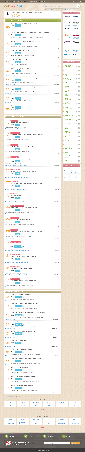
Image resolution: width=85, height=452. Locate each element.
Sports (66, 75)
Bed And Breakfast (68, 151)
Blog (21, 1)
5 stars (20, 15)
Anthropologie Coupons (67, 51)
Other (66, 137)
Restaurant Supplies (68, 148)
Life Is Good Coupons (76, 19)
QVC (62, 405)
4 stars (18, 15)
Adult (66, 125)
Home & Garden (68, 66)
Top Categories (12, 1)
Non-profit (66, 128)
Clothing (66, 67)
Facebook (12, 436)
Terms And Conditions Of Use (34, 1)
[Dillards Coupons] (75, 28)
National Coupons (76, 25)
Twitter (30, 436)
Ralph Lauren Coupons (75, 51)
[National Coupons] (75, 22)
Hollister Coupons (67, 18)
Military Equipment (68, 149)
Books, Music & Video (69, 108)
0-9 (64, 167)
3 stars (16, 15)
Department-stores (68, 63)
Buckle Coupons (67, 25)
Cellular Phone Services (69, 118)
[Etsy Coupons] (67, 35)
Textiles (66, 124)
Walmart (58, 9)
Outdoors (66, 94)
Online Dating (67, 132)
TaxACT (49, 402)
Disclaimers (43, 1)
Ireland (66, 136)
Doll (65, 156)
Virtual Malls (67, 152)
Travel (66, 74)
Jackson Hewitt (63, 9)
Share (13, 29)
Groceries (66, 111)
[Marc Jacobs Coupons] (75, 54)
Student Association (68, 143)
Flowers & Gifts (67, 120)
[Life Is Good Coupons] (75, 16)
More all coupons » (11, 128)
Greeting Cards (67, 90)
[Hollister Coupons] (67, 16)
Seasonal (66, 122)
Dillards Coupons (76, 31)
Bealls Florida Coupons (67, 57)
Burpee (10, 405)
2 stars (14, 15)
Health (66, 82)
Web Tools (66, 141)
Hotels (36, 423)
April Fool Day (67, 147)
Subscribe (75, 443)
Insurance (66, 133)
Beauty (66, 69)
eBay (56, 9)
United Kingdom (68, 135)
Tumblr (68, 436)
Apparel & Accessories (69, 65)
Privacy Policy (25, 1)
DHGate (23, 405)
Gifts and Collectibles (68, 79)
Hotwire (23, 402)
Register (77, 1)
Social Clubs (67, 140)
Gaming (66, 91)
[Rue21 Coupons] (75, 41)
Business (66, 116)
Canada (66, 98)
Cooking (66, 70)
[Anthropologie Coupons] (67, 48)
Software (23, 419)
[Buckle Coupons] (67, 22)
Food (66, 81)
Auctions (66, 107)
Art (65, 144)
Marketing (66, 127)
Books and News (68, 99)
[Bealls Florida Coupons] (67, 54)
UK (65, 161)
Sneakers (66, 88)
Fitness (66, 104)
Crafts (66, 129)
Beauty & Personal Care (69, 115)
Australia (66, 102)
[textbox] (57, 443)
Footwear (66, 95)
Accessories (61, 419)
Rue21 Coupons (76, 43)
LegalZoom (68, 9)
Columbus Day (67, 158)
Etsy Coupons (67, 37)
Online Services (67, 112)
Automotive (67, 77)
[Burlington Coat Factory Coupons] (75, 35)
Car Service (67, 157)
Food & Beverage (68, 103)
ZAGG (36, 405)
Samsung (49, 405)
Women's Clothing (75, 423)
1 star (13, 15)
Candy (66, 139)
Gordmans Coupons (67, 44)
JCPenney (52, 9)
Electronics (67, 92)
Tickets (66, 106)
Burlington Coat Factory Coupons (76, 38)
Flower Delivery (10, 423)
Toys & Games (67, 123)
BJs (10, 402)
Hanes (74, 405)
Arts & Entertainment (68, 114)
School (66, 87)
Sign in (74, 1)
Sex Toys (66, 160)
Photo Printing (67, 155)
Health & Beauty (68, 131)
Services (66, 78)
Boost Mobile (36, 402)
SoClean (62, 402)
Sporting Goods (61, 423)
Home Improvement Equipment (22, 423)
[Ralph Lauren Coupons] (75, 48)
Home (5, 396)
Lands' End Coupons (67, 31)
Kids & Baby (67, 73)
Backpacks (67, 86)
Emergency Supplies (68, 153)
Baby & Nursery (67, 71)
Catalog (66, 85)
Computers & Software (69, 100)
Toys (65, 145)
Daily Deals (67, 110)
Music (66, 83)
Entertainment (67, 96)
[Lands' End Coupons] (67, 28)
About (18, 1)
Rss (80, 1)
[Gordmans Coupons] (67, 41)
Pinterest (50, 436)
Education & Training (68, 119)
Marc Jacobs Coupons (76, 57)
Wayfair (74, 402)
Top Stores (7, 1)
